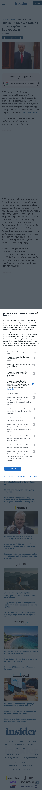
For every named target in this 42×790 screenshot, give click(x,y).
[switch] (33, 358)
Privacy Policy (33, 476)
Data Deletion (8, 476)
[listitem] (21, 352)
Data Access (21, 476)
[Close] (38, 314)
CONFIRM (13, 469)
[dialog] (21, 395)
